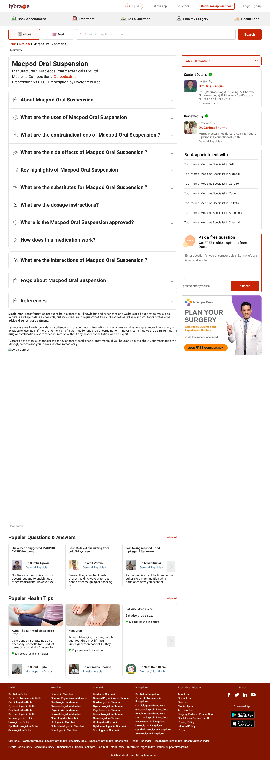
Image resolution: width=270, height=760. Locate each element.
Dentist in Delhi (17, 694)
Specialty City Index (101, 740)
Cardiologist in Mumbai (64, 702)
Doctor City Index (32, 740)
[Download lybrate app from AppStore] (242, 726)
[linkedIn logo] (245, 696)
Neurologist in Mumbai (64, 718)
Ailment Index (64, 747)
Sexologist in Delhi (19, 730)
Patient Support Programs (172, 747)
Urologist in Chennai (105, 722)
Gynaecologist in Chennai (108, 706)
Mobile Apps (185, 706)
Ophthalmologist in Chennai (109, 726)
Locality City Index (56, 740)
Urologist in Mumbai (63, 722)
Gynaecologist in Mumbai (66, 706)
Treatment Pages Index (141, 747)
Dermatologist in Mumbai (66, 714)
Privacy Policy (186, 722)
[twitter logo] (236, 696)
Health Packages (85, 747)
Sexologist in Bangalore (149, 733)
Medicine (25, 44)
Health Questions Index (168, 740)
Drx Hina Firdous (211, 86)
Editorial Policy (186, 726)
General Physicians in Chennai (111, 698)
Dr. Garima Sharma (213, 128)
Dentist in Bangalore (147, 694)
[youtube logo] (253, 696)
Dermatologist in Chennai (108, 714)
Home (12, 44)
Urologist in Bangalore (148, 725)
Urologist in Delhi (18, 722)
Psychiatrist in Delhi (20, 710)
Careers (183, 702)
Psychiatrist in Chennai (106, 710)
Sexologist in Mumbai (64, 730)
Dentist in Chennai (104, 694)
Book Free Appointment (217, 6)
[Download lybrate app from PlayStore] (242, 717)
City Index (14, 740)
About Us (183, 694)
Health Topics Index (20, 747)
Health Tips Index (141, 740)
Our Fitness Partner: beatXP (194, 718)
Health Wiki (121, 740)
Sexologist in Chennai (106, 730)
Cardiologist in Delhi (20, 702)
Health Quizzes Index (197, 740)
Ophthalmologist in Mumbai (67, 726)
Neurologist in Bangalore (150, 721)
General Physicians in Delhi (24, 698)
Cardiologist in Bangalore (150, 705)
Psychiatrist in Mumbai (64, 710)
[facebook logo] (228, 696)
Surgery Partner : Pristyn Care (196, 714)
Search (249, 34)
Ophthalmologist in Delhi (23, 726)
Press (181, 730)
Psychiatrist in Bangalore (150, 713)
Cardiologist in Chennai (106, 702)
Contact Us (184, 698)
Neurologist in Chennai (106, 718)
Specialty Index (78, 740)
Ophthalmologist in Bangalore (153, 729)
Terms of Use (186, 710)
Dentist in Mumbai (62, 694)
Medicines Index (44, 747)
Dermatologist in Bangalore (151, 717)
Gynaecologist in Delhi (21, 706)
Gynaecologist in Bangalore (151, 709)
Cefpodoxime (65, 76)
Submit (245, 286)
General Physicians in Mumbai (69, 698)
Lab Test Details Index (111, 747)
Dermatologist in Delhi (21, 714)
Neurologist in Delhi (20, 718)
